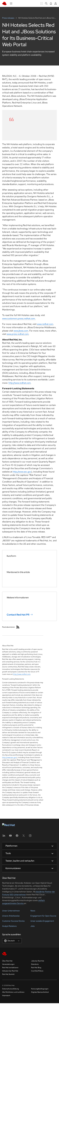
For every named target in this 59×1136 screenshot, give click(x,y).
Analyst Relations (9, 926)
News (32, 910)
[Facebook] (17, 836)
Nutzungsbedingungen (39, 989)
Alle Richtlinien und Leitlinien (13, 992)
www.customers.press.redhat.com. (19, 318)
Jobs (32, 926)
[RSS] (17, 627)
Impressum (6, 995)
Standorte (35, 964)
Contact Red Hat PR (18, 614)
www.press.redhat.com (18, 334)
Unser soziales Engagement (42, 921)
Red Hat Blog (36, 967)
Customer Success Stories (13, 921)
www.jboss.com (21, 330)
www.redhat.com (45, 324)
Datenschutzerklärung (10, 989)
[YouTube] (10, 836)
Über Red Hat (7, 961)
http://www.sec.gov (22, 471)
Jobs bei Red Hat (37, 961)
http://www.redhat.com (20, 382)
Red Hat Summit (8, 974)
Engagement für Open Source (43, 916)
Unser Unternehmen (11, 910)
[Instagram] (30, 836)
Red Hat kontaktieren (10, 967)
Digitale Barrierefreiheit (40, 992)
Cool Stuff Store (37, 971)
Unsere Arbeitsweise (11, 916)
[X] (23, 836)
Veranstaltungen (8, 964)
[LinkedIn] (3, 836)
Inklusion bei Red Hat (10, 971)
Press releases (8, 18)
